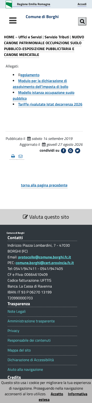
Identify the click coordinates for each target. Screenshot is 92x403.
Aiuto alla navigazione (25, 369)
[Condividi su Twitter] (77, 150)
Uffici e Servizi (30, 37)
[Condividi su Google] (70, 150)
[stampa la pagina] (13, 156)
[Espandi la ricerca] (82, 21)
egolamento (30, 75)
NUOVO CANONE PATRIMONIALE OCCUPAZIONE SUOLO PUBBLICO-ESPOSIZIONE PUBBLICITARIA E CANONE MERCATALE (44, 45)
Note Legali (17, 311)
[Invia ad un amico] (20, 156)
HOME (9, 37)
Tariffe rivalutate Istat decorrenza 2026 (50, 104)
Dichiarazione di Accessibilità (31, 360)
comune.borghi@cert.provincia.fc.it (45, 262)
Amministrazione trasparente (31, 321)
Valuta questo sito (48, 217)
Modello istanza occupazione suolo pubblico (43, 95)
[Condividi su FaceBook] (63, 150)
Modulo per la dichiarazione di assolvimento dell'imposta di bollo (40, 83)
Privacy (13, 330)
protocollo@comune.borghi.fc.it (44, 257)
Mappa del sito (19, 350)
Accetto (57, 394)
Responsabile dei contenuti (29, 340)
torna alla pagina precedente (44, 185)
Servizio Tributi (57, 37)
